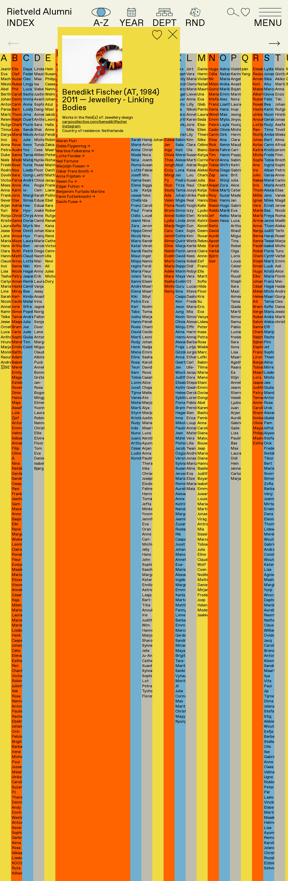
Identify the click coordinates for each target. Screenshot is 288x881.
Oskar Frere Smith (74, 171)
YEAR (131, 22)
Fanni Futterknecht (75, 196)
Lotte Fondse (70, 156)
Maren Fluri (66, 141)
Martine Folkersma (75, 151)
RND (195, 22)
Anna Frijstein (70, 176)
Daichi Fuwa (69, 202)
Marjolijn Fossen (72, 166)
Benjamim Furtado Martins (80, 191)
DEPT (164, 22)
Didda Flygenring (73, 146)
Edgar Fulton (70, 186)
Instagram (71, 126)
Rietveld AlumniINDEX (39, 17)
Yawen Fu (66, 181)
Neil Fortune (67, 161)
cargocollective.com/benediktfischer (94, 122)
